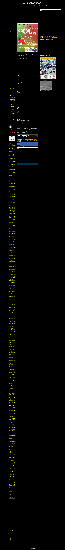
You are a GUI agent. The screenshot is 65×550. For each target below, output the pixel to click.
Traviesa (10, 471)
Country (10, 258)
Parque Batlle (10, 383)
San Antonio (13, 435)
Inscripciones (11, 307)
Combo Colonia (12, 245)
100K (9, 145)
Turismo (10, 473)
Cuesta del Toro (13, 263)
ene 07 (12, 528)
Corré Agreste (13, 249)
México (13, 360)
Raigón (14, 415)
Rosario (14, 431)
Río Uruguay (12, 430)
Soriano (14, 457)
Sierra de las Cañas (13, 454)
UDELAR (10, 474)
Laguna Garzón (11, 333)
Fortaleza (10, 296)
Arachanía (10, 169)
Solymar (12, 457)
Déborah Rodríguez (11, 266)
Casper (10, 223)
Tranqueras (13, 469)
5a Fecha (11, 154)
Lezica (11, 337)
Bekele (13, 186)
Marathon (11, 347)
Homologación (12, 305)
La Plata (10, 332)
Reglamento (12, 422)
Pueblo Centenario (11, 407)
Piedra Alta (12, 397)
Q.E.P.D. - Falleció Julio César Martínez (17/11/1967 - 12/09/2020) (12, 93)
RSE (10, 433)
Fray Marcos (13, 297)
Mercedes (10, 359)
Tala (14, 462)
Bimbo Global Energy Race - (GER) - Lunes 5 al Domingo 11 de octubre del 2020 (12, 104)
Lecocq (14, 336)
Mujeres (12, 365)
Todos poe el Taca (13, 466)
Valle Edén (12, 478)
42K (11, 152)
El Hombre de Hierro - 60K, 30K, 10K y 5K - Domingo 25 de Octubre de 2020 (48, 56)
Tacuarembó (11, 462)
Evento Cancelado (13, 286)
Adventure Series (13, 162)
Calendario (14, 192)
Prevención (11, 404)
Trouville (10, 472)
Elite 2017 (12, 280)
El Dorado (12, 278)
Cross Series (12, 260)
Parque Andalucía (13, 382)
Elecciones (10, 280)
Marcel (10, 352)
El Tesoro (13, 279)
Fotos (11, 296)
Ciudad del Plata (12, 232)
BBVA (11, 186)
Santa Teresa (10, 447)
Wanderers (12, 487)
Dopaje (14, 273)
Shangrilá (11, 453)
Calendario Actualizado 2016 (12, 196)
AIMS (14, 164)
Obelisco (14, 374)
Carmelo (10, 218)
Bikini (14, 188)
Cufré (9, 264)
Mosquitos (12, 364)
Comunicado (14, 246)
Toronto (10, 467)
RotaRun (13, 432)
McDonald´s (11, 354)
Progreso (14, 404)
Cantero (10, 217)
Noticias (14, 371)
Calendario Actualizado (12, 195)
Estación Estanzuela (11, 285)
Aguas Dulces (10, 164)
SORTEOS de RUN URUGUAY (12, 116)
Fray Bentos (10, 297)
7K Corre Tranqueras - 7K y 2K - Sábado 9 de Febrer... (12, 532)
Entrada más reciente (19, 166)
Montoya (10, 364)
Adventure (11, 161)
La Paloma (11, 330)
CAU (14, 223)
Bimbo (10, 189)
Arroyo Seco (11, 172)
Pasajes (14, 391)
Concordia (14, 248)
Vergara (14, 480)
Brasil (14, 190)
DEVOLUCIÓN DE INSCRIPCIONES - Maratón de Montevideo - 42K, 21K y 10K (12, 89)
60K (10, 156)
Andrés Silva (12, 166)
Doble (13, 272)
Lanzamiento (11, 334)
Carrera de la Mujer (13, 220)
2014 (10, 542)
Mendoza (12, 358)
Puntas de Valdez (13, 413)
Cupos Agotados (11, 264)
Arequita (14, 170)
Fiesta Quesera (11, 291)
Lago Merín (13, 332)
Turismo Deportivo (13, 473)
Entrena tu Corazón (12, 282)
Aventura (10, 175)
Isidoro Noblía (13, 313)
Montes (14, 362)
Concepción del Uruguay (12, 247)
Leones (10, 337)
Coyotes (12, 258)
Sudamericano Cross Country (12, 459)
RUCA (11, 433)
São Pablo (14, 448)
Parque (10, 382)
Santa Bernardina (12, 444)
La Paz (12, 331)
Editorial (12, 275)
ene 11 (12, 526)
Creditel (14, 258)
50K (9, 154)
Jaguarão (10, 315)
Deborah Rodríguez (13, 265)
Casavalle (14, 222)
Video (10, 481)
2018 (10, 538)
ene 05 (12, 530)
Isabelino (11, 313)
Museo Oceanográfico (12, 367)
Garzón (14, 298)
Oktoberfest (12, 375)
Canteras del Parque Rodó (12, 216)
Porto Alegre (13, 402)
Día (12, 268)
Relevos (14, 422)
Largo (13, 334)
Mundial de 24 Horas (11, 366)
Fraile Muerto (13, 296)
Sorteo (10, 458)
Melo (10, 358)
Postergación (12, 403)
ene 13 (12, 524)
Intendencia (14, 309)
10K (11, 145)
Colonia (10, 239)
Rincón (12, 426)
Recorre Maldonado (12, 418)
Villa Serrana (12, 484)
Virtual (13, 485)
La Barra (12, 326)
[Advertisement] (27, 17)
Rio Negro (12, 429)
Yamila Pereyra (13, 488)
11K (13, 145)
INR (14, 306)
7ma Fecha (12, 157)
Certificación (14, 228)
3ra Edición (12, 151)
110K (12, 145)
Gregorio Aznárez (13, 300)
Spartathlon (14, 458)
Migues (14, 360)
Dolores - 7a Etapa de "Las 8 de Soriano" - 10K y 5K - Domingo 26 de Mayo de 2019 (12, 114)
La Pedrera (14, 331)
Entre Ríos (10, 281)
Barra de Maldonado (11, 183)
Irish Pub (12, 312)
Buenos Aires (13, 191)
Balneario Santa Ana (12, 181)
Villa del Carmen (11, 482)
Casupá (13, 223)
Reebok (10, 421)
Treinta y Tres (13, 471)
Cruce (14, 260)
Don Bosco (12, 273)
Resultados (10, 424)
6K (13, 156)
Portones (10, 403)
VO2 (14, 485)
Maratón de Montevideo (12, 350)
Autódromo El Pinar (13, 174)
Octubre (10, 375)
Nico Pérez (14, 370)
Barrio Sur (12, 185)
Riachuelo (12, 425)
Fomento (10, 293)
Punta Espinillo (11, 412)
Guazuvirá (14, 302)
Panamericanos (13, 380)
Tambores (10, 463)
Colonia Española (11, 241)
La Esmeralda (13, 329)
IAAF (14, 305)
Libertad (13, 337)
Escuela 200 (12, 284)
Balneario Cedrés (13, 178)
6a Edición (12, 156)
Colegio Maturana (12, 238)
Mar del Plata (13, 346)
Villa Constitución (13, 481)
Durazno (12, 274)
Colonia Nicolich (13, 242)
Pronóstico (11, 405)
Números (10, 374)
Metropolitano (10, 360)
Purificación (10, 414)
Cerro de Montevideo (11, 225)
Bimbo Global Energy (13, 189)
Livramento (11, 339)
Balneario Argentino (11, 177)
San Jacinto (12, 438)
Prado (14, 403)
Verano (12, 480)
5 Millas (12, 153)
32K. (9, 151)
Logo (12, 340)
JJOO (9, 317)
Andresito (12, 167)
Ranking (12, 416)
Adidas (12, 160)
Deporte (14, 266)
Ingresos (10, 306)
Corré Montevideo (11, 250)
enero (11, 514)
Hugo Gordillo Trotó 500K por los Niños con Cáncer (12, 107)
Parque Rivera (13, 389)
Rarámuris (14, 416)
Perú (10, 397)
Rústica (14, 433)
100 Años (14, 144)
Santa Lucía (13, 445)
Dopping (10, 274)
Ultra (12, 474)
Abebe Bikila (13, 159)
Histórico (11, 304)
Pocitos (12, 401)
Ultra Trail (14, 474)
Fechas (12, 287)
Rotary (14, 432)
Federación (14, 287)
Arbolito (12, 169)
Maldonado (13, 344)
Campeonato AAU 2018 (12, 204)
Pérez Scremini (13, 396)
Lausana (10, 336)
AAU (11, 159)
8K (10, 158)
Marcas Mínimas (13, 351)
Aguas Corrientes (13, 163)
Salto (12, 434)
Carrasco (14, 218)
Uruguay (10, 476)
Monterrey (12, 362)
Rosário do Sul (10, 432)
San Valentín (12, 443)
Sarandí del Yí (13, 449)
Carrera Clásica (10, 219)
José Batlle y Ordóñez (12, 317)
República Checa (13, 423)
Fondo (12, 293)
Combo (14, 244)
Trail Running (12, 469)
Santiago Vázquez (11, 448)
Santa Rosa (13, 446)
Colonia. (12, 244)
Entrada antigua (36, 166)
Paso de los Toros (12, 394)
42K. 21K (13, 152)
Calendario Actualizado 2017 (12, 197)
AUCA (10, 174)
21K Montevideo (12, 149)
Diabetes (13, 271)
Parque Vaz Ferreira (11, 391)
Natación (10, 368)
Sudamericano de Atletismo (12, 460)
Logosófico (14, 340)
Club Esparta (13, 236)
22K (14, 149)
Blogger (35, 548)
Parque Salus (13, 390)
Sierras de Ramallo (11, 455)
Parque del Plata (11, 385)
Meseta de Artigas (13, 359)
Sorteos (12, 458)
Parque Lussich (11, 387)
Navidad (13, 368)
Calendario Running (12, 199)
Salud (11, 435)
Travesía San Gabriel (13, 470)
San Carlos (13, 436)
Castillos (11, 223)
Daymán (10, 265)
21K (9, 149)
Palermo (10, 379)
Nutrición (12, 374)
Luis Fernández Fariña (13, 343)
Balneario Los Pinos (13, 179)
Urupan (12, 477)
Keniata (14, 324)
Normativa (12, 371)
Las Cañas (11, 335)
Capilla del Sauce (13, 217)
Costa (14, 256)
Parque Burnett (13, 383)
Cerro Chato (13, 224)
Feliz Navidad (10, 288)
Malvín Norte (10, 345)
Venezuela (14, 479)
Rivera (14, 430)
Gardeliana (12, 298)
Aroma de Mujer (13, 171)
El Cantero (12, 276)
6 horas (14, 155)
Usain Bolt (14, 477)
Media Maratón (13, 355)
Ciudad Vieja (13, 233)
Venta (10, 480)
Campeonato (11, 202)
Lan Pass (14, 333)
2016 (9, 148)
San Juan (12, 440)
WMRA (14, 487)
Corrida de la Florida (11, 253)
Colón (14, 238)
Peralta (11, 396)
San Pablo (10, 441)
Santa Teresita (13, 447)
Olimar (14, 375)
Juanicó (12, 320)
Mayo (9, 354)
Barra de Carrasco (13, 182)
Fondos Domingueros (12, 295)
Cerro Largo (13, 226)
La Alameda (12, 325)
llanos (14, 339)
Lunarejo (10, 344)
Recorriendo (14, 419)
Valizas (10, 478)
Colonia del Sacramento (12, 240)
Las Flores (14, 335)
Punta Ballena (11, 410)
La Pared (10, 331)
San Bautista (10, 436)
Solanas (10, 456)
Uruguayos (10, 477)
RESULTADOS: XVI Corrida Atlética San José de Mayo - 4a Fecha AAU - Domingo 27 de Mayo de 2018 (12, 110)
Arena (12, 170)
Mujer (10, 365)
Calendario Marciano (12, 198)
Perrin (9, 397)
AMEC (10, 166)
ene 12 (12, 525)
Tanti (13, 463)
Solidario (12, 456)
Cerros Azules (11, 228)
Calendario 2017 (11, 193)
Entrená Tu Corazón (12, 283)
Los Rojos (13, 342)
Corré (11, 249)
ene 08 (12, 527)
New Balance (12, 369)
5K (13, 154)
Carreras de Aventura (11, 222)
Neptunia (10, 369)
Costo (14, 257)
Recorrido (11, 419)
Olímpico (11, 377)
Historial (10, 304)
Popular (14, 401)
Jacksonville (14, 314)
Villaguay (12, 485)
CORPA (10, 249)
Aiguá (13, 164)
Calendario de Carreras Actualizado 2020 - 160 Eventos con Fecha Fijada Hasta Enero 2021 (12, 100)
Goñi (14, 299)
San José (14, 439)
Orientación (12, 378)
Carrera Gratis (11, 221)
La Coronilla (12, 328)
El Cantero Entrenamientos (12, 277)
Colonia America (13, 239)
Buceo (10, 191)
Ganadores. (10, 298)
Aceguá (10, 160)
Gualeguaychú (11, 302)
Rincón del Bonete (13, 427)
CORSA (13, 256)
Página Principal (28, 166)
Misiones (10, 362)
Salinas (10, 434)
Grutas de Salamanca (12, 301)
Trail (13, 468)
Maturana (14, 353)
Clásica (10, 234)
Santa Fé (11, 445)
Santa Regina (10, 446)
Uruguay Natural (13, 476)
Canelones (11, 215)
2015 (14, 147)
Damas (14, 264)
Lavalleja (12, 336)
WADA (10, 487)
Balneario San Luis (12, 180)
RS (9, 433)
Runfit (13, 433)
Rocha (10, 431)
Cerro (11, 224)
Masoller (10, 353)
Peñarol (10, 396)
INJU (13, 306)
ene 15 (12, 523)
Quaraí (12, 414)
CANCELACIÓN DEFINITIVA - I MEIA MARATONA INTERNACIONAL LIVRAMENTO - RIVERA (12, 120)
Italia (10, 314)
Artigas (14, 172)
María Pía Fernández (13, 352)
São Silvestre (10, 449)
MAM (13, 345)
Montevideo (11, 363)
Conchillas (11, 248)
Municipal (12, 367)
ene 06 (12, 529)
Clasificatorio (12, 234)
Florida (10, 292)
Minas (14, 361)
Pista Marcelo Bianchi (13, 400)
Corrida (14, 252)
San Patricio (12, 441)
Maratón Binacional (11, 348)
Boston (13, 190)
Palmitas (12, 379)
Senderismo (11, 451)
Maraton (14, 347)
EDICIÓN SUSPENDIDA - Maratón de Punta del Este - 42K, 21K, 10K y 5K (12, 96)
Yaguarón (10, 488)
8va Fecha (12, 158)
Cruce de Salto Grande (11, 261)
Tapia (14, 463)
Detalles (11, 268)
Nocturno (10, 371)
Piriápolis (10, 398)
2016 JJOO (11, 148)
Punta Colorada (12, 411)
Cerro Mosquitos (10, 227)
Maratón (10, 347)
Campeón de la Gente (12, 201)
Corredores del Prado (11, 252)
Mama (14, 345)
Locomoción (10, 340)
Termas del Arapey (11, 465)
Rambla (10, 416)
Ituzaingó (12, 314)
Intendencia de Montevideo (12, 310)
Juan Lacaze (12, 319)
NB (14, 368)
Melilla (14, 357)
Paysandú (10, 395)
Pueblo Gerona (12, 408)
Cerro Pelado (13, 227)
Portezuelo (10, 402)
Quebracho (14, 414)
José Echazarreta (10, 318)
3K (10, 151)
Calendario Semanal (12, 200)
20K (14, 148)
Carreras (14, 221)
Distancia (11, 272)
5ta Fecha (12, 155)
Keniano (12, 324)
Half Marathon (13, 303)
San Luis (14, 440)
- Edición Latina (11, 144)
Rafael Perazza (11, 415)
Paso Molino (13, 394)
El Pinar (10, 279)
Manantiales (10, 346)
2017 (13, 148)
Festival (12, 288)
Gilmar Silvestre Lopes (11, 299)
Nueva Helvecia (11, 372)
